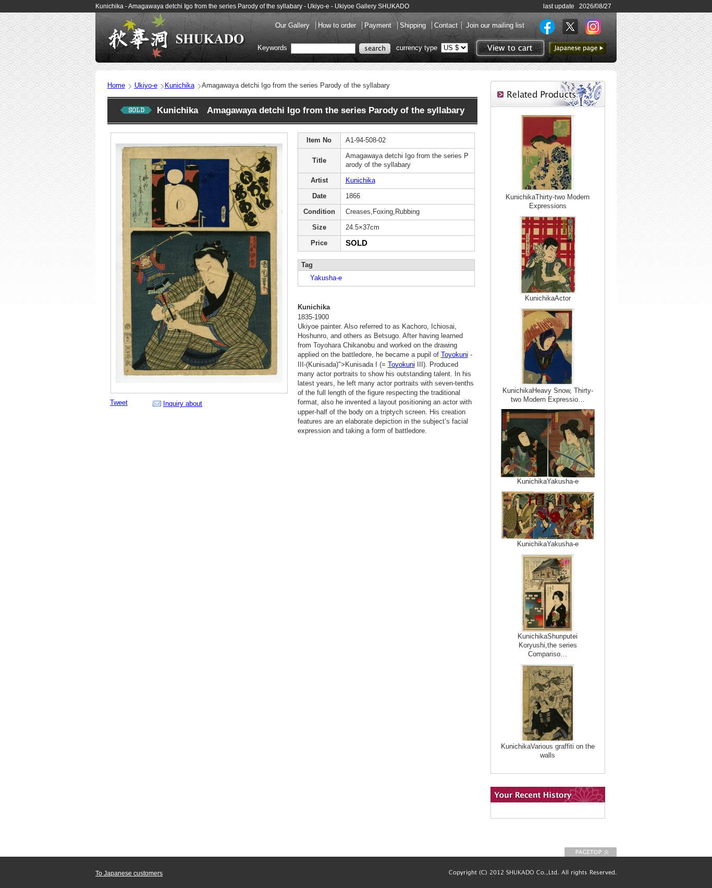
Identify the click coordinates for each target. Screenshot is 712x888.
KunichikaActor (548, 298)
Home (116, 85)
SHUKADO (176, 35)
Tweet (119, 402)
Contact (446, 25)
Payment (379, 25)
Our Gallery (293, 25)
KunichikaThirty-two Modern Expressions (548, 201)
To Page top (590, 852)
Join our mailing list (495, 25)
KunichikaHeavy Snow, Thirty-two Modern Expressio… (547, 395)
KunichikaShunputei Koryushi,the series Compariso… (548, 645)
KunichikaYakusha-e (548, 481)
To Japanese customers (129, 873)
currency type (416, 48)
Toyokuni (454, 354)
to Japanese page (577, 48)
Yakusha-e (322, 278)
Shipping (414, 25)
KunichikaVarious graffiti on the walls (548, 750)
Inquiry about (182, 403)
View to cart (509, 48)
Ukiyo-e (145, 85)
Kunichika (179, 85)
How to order (338, 25)
